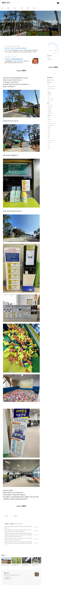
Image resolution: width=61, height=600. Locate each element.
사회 (48, 146)
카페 (48, 90)
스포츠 (49, 134)
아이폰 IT (49, 142)
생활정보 (49, 115)
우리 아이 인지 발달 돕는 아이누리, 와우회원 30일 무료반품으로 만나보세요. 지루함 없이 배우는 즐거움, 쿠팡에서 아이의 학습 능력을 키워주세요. (21, 51)
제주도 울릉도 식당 (51, 88)
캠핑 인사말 (50, 105)
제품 (48, 129)
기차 (48, 96)
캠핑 (8, 8)
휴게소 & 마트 (50, 100)
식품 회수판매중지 (51, 125)
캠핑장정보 (50, 113)
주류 (21, 8)
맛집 (48, 84)
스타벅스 (49, 121)
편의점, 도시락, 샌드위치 (52, 123)
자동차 (49, 133)
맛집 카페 (49, 82)
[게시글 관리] (10, 516)
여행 (28, 8)
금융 (48, 131)
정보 (34, 8)
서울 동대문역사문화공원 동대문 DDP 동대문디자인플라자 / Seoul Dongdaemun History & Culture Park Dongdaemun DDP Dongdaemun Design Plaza (18, 534)
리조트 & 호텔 (50, 98)
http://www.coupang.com (11, 46)
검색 (54, 3)
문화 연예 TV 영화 (51, 140)
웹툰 (48, 136)
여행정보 (7, 523)
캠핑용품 (49, 111)
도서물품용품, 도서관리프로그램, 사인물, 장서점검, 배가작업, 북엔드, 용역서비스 (17, 61)
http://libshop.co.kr (9, 56)
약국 (48, 138)
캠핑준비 (49, 109)
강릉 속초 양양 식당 (51, 86)
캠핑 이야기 (50, 107)
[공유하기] (9, 516)
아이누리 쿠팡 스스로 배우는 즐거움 (15, 48)
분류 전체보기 (50, 77)
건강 (48, 144)
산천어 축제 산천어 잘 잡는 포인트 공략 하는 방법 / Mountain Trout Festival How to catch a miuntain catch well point (18, 543)
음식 (15, 8)
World (49, 148)
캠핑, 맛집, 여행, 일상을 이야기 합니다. (12, 575)
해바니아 (6, 3)
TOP (58, 599)
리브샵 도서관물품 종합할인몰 (14, 59)
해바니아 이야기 (50, 80)
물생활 (49, 127)
